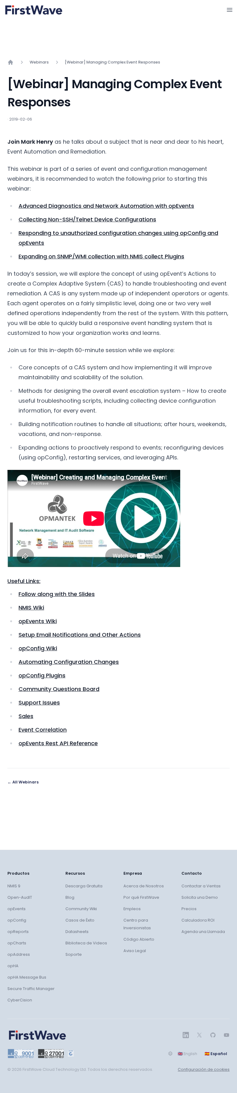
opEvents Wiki (38, 621)
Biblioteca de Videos (86, 943)
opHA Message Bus (26, 977)
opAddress (18, 954)
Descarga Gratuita (83, 886)
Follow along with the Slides (57, 594)
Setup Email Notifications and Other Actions (80, 635)
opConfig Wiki (38, 648)
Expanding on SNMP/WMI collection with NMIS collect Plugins (101, 256)
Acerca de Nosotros (143, 886)
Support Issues (39, 702)
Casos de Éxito (79, 920)
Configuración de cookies (204, 1069)
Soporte (73, 954)
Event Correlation (43, 729)
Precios (189, 908)
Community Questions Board (59, 689)
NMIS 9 (13, 886)
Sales (26, 716)
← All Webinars (23, 782)
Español (216, 1053)
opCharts (16, 943)
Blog (69, 897)
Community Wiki (81, 908)
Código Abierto (138, 939)
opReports (18, 931)
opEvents (16, 908)
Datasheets (77, 931)
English (187, 1053)
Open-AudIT (19, 897)
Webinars (39, 62)
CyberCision (19, 1000)
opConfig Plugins (42, 675)
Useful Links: (23, 581)
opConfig (16, 920)
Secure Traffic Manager (31, 988)
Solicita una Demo (199, 897)
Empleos (132, 908)
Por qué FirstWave (141, 897)
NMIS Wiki (31, 607)
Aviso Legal (134, 950)
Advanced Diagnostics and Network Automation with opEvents (106, 206)
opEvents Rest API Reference (58, 743)
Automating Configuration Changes (69, 662)
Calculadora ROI (197, 920)
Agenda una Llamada (203, 931)
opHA (13, 965)
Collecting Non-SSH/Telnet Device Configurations (87, 219)
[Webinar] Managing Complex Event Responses (112, 62)
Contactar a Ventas (201, 886)
